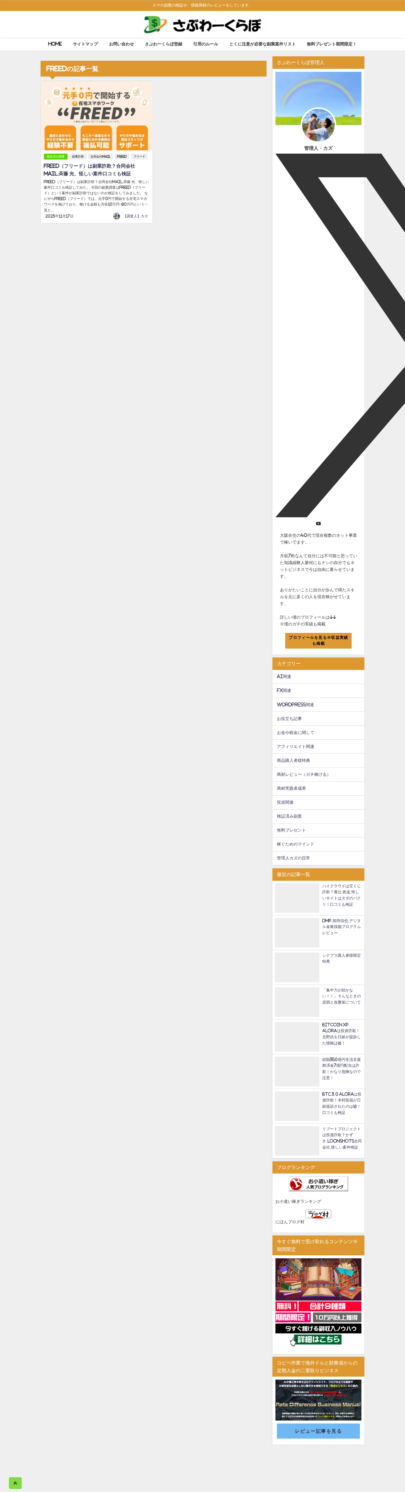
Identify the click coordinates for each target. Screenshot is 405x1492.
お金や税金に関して (295, 732)
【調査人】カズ (135, 216)
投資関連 (285, 802)
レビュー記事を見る (318, 1431)
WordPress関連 (295, 705)
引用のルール (205, 44)
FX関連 (284, 690)
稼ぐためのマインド (295, 844)
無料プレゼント (291, 830)
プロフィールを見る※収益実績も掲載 (318, 640)
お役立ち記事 (289, 718)
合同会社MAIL (100, 156)
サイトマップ (85, 44)
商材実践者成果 (291, 788)
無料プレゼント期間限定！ (332, 44)
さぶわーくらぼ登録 (163, 44)
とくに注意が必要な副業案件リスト (262, 44)
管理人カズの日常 (293, 858)
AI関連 (284, 676)
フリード (139, 156)
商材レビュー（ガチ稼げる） (304, 774)
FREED (122, 156)
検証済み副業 (56, 156)
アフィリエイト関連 (295, 746)
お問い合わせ (121, 44)
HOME (55, 44)
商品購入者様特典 (293, 760)
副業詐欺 (78, 156)
